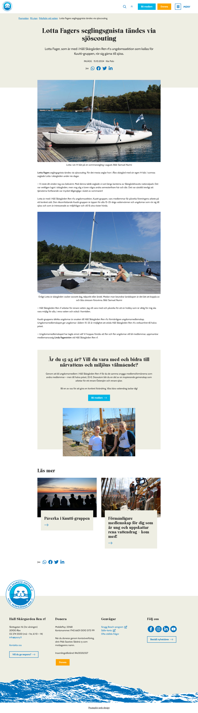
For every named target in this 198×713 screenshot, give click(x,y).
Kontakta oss (15, 645)
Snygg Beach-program (114, 627)
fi (132, 6)
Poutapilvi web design (99, 707)
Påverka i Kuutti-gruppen (67, 518)
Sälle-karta (109, 630)
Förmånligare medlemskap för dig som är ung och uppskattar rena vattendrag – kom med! (130, 527)
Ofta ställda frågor (110, 634)
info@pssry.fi (15, 637)
